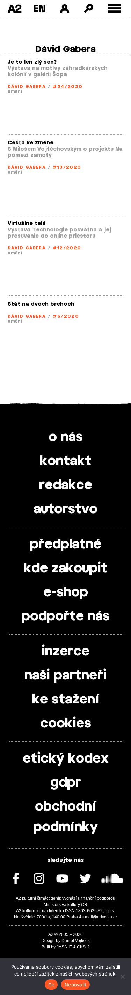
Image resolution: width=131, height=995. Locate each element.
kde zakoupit (65, 568)
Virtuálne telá (27, 223)
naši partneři (65, 675)
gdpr (65, 782)
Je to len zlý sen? (32, 62)
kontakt (65, 461)
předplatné (65, 544)
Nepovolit (75, 984)
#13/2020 (67, 167)
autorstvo (65, 509)
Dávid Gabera (26, 86)
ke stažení (65, 699)
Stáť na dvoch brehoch (41, 304)
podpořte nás (66, 616)
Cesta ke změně (30, 143)
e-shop (65, 592)
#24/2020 (68, 86)
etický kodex (66, 758)
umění (15, 91)
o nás (66, 437)
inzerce (65, 651)
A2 (14, 8)
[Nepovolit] (122, 976)
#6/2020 (66, 316)
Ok (51, 984)
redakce (65, 485)
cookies (65, 723)
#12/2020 (67, 248)
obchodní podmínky (66, 817)
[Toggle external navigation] (114, 8)
